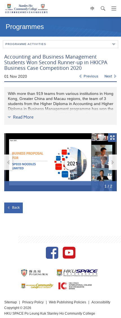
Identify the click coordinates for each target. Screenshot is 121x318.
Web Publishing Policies (67, 302)
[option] (60, 162)
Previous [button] (8, 162)
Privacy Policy (33, 302)
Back (16, 208)
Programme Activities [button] (25, 44)
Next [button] (113, 162)
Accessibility (100, 302)
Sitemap (10, 302)
